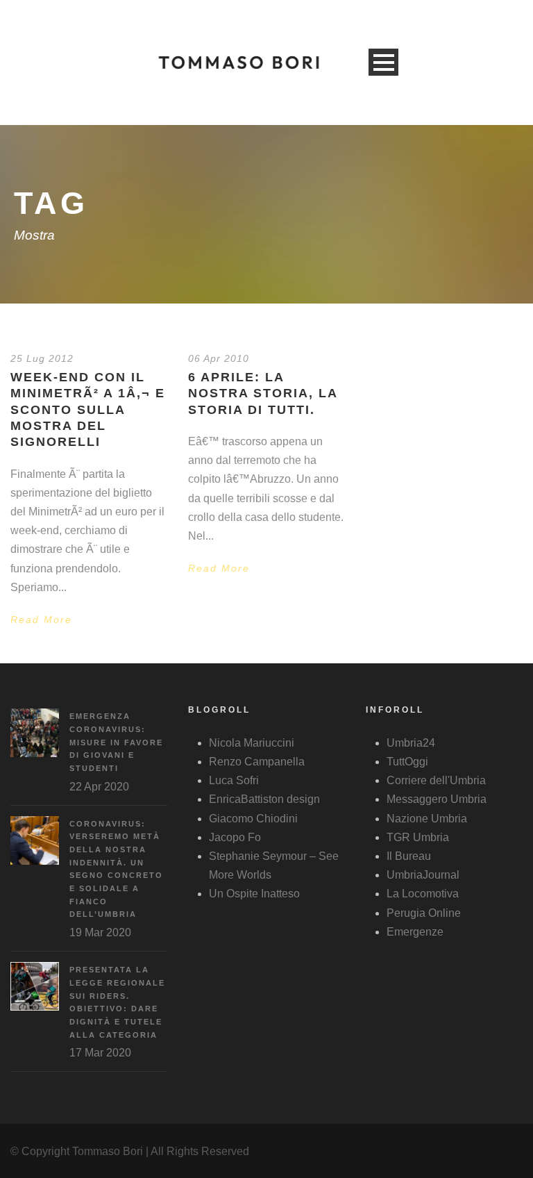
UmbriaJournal (423, 875)
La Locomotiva (423, 893)
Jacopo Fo (235, 837)
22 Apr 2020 (99, 787)
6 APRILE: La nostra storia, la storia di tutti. (262, 393)
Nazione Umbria (427, 818)
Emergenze (415, 932)
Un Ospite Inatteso (254, 893)
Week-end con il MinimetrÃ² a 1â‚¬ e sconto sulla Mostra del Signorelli (87, 409)
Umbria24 (411, 743)
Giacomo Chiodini (253, 818)
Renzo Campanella (257, 762)
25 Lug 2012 (42, 358)
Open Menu (383, 62)
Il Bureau (409, 856)
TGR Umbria (418, 837)
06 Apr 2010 (218, 358)
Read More (41, 619)
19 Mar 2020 (100, 932)
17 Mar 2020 (100, 1053)
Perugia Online (424, 913)
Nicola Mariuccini (251, 743)
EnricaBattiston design (264, 799)
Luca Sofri (234, 780)
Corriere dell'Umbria (436, 780)
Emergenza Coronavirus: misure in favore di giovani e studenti (116, 742)
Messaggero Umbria (437, 799)
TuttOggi (407, 762)
